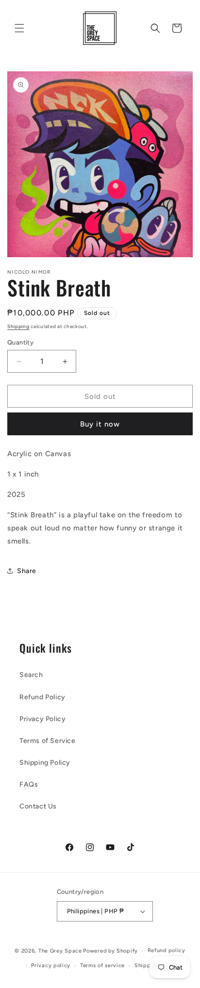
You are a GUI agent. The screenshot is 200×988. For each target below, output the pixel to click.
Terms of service (102, 965)
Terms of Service (47, 741)
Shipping (18, 326)
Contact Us (38, 806)
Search (31, 675)
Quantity (20, 342)
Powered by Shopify (110, 951)
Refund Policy (42, 697)
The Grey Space (60, 951)
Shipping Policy (44, 762)
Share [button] (26, 571)
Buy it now (100, 424)
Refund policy (166, 950)
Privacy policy (50, 965)
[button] (19, 28)
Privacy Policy (42, 719)
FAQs (28, 784)
